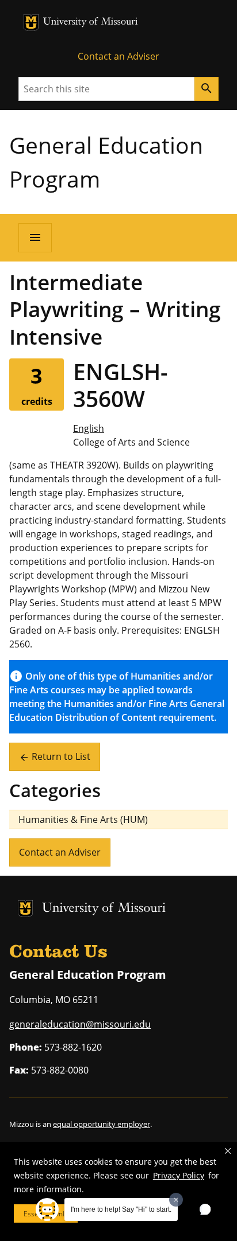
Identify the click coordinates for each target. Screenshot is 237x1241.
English (88, 428)
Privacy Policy (178, 1175)
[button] (228, 1151)
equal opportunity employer (101, 1124)
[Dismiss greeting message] (176, 1200)
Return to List (54, 756)
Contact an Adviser (118, 56)
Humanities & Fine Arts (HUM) (83, 819)
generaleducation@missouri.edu (80, 1024)
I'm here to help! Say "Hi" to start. (121, 1209)
